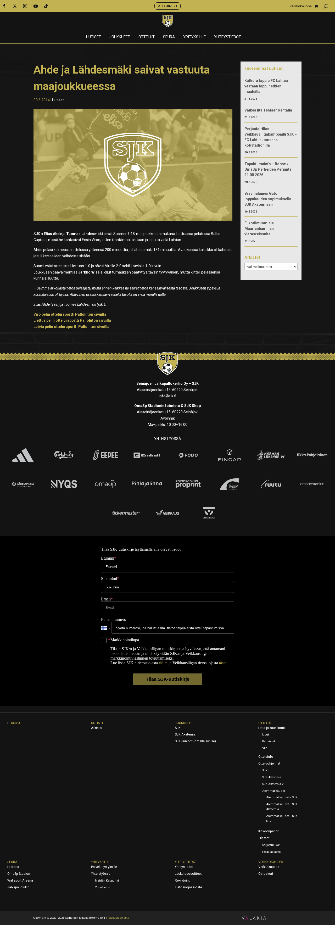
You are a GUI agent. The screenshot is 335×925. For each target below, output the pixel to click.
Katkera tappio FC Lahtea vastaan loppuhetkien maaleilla (266, 86)
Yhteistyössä (100, 874)
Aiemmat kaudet (273, 791)
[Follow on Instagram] (25, 6)
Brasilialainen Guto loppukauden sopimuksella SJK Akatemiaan (267, 199)
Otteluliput (167, 6)
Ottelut (146, 37)
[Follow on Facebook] (4, 6)
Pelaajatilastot (271, 852)
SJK (178, 728)
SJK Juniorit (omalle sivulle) (195, 741)
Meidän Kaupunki (107, 880)
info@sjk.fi (167, 396)
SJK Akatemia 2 (272, 784)
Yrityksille (194, 37)
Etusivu (13, 723)
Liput (265, 734)
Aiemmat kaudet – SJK (281, 797)
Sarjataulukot (271, 845)
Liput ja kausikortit (271, 728)
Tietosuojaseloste (188, 887)
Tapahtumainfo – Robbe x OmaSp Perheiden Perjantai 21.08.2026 (268, 169)
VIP (264, 748)
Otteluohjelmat (269, 763)
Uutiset (93, 37)
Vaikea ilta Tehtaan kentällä (268, 110)
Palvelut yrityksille (104, 867)
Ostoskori (265, 874)
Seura (169, 37)
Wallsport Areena (20, 880)
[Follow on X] (14, 6)
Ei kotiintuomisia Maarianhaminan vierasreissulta (259, 228)
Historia (13, 867)
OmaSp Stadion (18, 874)
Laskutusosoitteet (188, 874)
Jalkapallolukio (18, 887)
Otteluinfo (265, 757)
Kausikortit (269, 741)
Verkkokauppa (300, 6)
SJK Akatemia (185, 734)
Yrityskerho (102, 887)
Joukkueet (119, 37)
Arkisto (96, 728)
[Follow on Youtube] (35, 6)
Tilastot (264, 838)
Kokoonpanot (268, 831)
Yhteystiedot (227, 37)
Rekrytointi (183, 880)
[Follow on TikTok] (46, 6)
